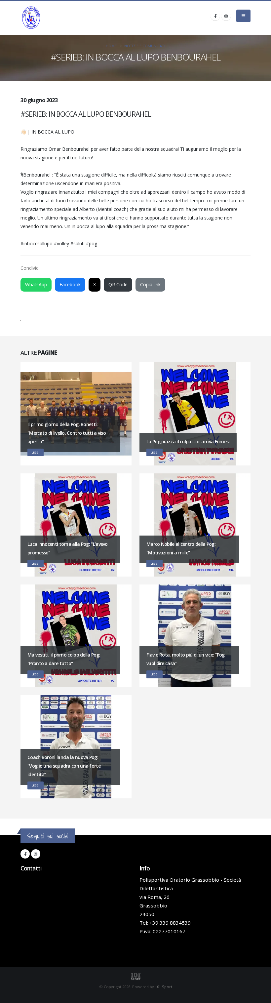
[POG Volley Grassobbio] (31, 17)
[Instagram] (226, 15)
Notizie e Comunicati (144, 45)
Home (111, 45)
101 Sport (163, 986)
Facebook (70, 284)
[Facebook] (215, 15)
